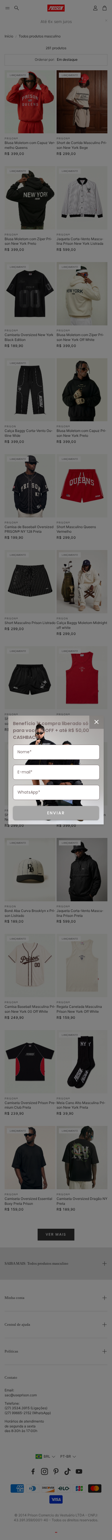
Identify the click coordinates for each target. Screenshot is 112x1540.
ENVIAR (56, 813)
